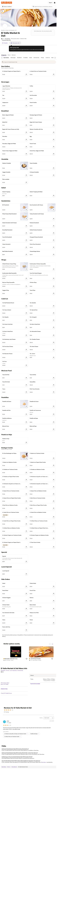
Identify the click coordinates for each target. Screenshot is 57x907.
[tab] (6, 57)
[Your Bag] (54, 2)
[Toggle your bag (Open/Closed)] (54, 2)
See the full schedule (35, 683)
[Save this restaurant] (26, 659)
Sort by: (41, 717)
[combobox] (44, 6)
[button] (7, 6)
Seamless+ (43, 762)
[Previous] (2, 58)
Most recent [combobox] (46, 717)
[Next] (55, 58)
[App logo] (6, 3)
